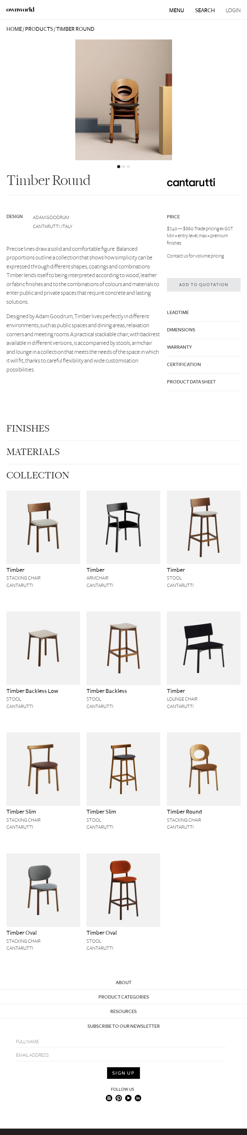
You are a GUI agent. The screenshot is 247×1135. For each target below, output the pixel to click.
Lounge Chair (182, 699)
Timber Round (184, 811)
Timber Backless (107, 690)
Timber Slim (21, 811)
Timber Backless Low (32, 690)
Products (39, 29)
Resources (123, 1011)
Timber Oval (21, 932)
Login (233, 10)
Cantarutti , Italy (52, 226)
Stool (174, 578)
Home (14, 29)
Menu (176, 10)
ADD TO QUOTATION (203, 284)
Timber (15, 569)
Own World (20, 9)
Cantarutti (19, 585)
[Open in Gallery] (123, 99)
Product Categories (123, 997)
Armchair (97, 578)
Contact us (177, 256)
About (124, 982)
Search (205, 10)
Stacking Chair (23, 578)
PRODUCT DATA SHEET (191, 381)
